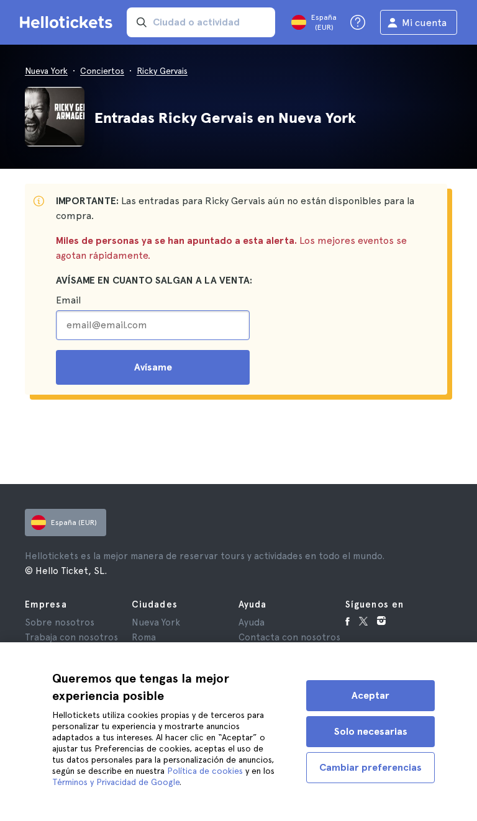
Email (68, 300)
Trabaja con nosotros (71, 637)
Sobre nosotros (59, 622)
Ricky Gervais (162, 71)
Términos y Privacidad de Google (115, 782)
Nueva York (46, 71)
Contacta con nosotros (289, 637)
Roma (144, 637)
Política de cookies (205, 771)
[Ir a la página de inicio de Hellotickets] (68, 22)
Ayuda (251, 622)
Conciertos (102, 71)
